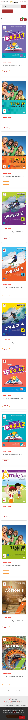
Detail (6, 71)
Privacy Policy (19, 714)
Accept (22, 717)
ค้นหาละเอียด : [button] (7, 11)
